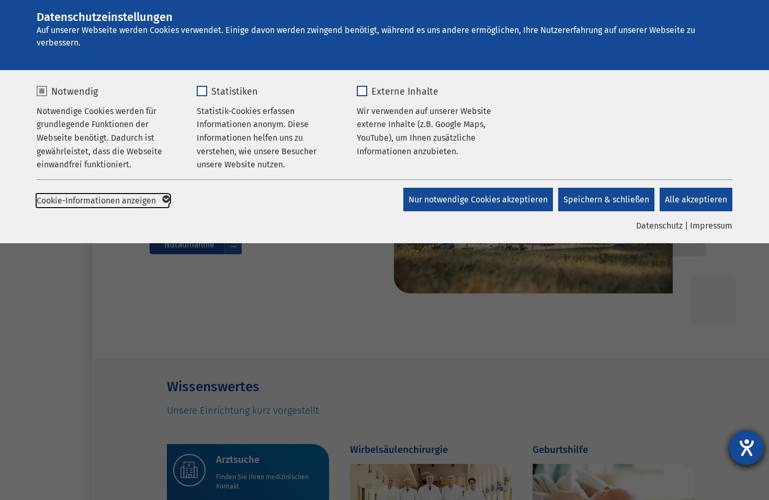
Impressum (711, 226)
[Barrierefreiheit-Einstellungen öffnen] (746, 447)
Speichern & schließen (606, 199)
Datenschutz (659, 226)
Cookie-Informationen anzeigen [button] (97, 201)
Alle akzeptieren (696, 199)
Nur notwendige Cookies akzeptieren (478, 199)
